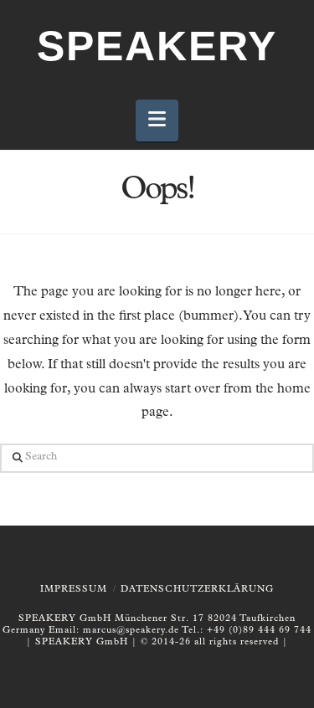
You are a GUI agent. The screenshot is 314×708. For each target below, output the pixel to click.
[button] (157, 120)
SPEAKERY (157, 46)
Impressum (73, 589)
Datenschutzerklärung (197, 589)
